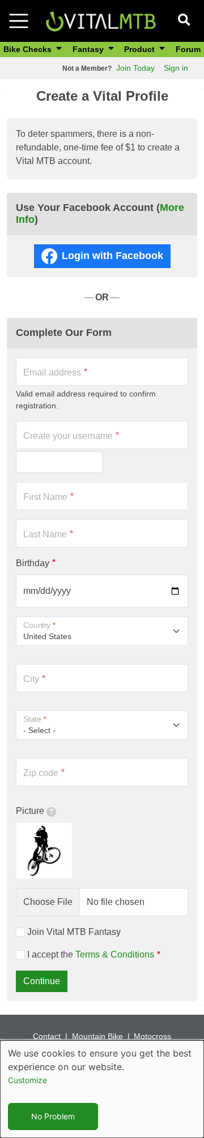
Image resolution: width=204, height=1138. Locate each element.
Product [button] (140, 49)
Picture (30, 811)
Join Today (135, 67)
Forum (188, 49)
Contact (47, 1036)
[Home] (100, 20)
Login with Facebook (112, 255)
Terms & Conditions (114, 954)
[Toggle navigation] (19, 21)
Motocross (152, 1036)
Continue (41, 981)
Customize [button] (27, 1080)
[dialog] (102, 1089)
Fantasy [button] (89, 49)
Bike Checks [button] (28, 49)
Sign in (176, 67)
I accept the (90, 954)
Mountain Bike (97, 1036)
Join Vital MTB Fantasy (74, 932)
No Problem (53, 1116)
